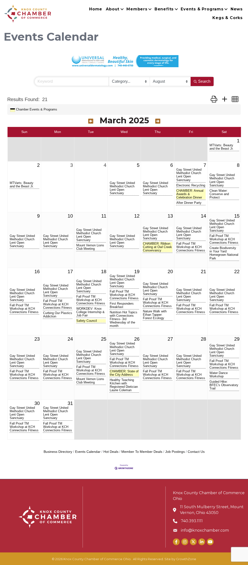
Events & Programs (202, 9)
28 (203, 339)
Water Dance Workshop (218, 374)
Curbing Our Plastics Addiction (57, 314)
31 (70, 403)
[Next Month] (157, 121)
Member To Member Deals (141, 452)
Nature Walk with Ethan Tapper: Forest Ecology (155, 315)
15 (237, 216)
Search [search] (204, 81)
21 (203, 271)
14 (203, 216)
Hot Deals (110, 452)
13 (170, 216)
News (237, 9)
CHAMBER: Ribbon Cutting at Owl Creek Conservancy (157, 247)
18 (103, 271)
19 (137, 271)
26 (137, 339)
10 (70, 216)
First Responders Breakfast (122, 305)
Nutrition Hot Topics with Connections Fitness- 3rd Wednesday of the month (123, 319)
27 (170, 339)
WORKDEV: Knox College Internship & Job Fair (90, 312)
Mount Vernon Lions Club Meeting (90, 247)
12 (137, 216)
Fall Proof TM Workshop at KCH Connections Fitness (190, 247)
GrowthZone (186, 559)
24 (70, 339)
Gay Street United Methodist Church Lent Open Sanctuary (122, 188)
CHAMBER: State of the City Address (124, 373)
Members (136, 9)
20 (170, 271)
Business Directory (58, 452)
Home (95, 9)
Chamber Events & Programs (36, 109)
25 (103, 339)
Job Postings (175, 452)
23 (37, 339)
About (112, 9)
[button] (214, 99)
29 (237, 339)
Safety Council (86, 321)
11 (103, 216)
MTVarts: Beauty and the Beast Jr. (221, 147)
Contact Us (196, 452)
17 (70, 271)
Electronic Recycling (190, 185)
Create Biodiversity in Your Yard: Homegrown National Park (223, 253)
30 (37, 403)
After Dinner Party (189, 203)
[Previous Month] (90, 121)
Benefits (164, 9)
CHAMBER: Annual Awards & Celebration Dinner (189, 194)
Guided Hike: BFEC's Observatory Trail (223, 385)
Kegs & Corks (227, 17)
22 (237, 271)
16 (37, 271)
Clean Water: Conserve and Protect (219, 194)
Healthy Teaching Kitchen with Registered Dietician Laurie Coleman (124, 385)
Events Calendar (88, 452)
